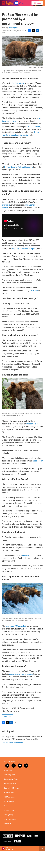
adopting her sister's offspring (24, 248)
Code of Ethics (9, 810)
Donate (38, 3)
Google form (38, 461)
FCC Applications (9, 797)
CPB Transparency (10, 806)
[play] (3, 848)
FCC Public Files (9, 801)
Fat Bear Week (18, 83)
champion (6, 205)
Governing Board (9, 775)
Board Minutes (9, 792)
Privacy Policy (8, 815)
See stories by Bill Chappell (12, 742)
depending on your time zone (21, 674)
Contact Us (7, 824)
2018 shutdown (33, 126)
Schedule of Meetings (11, 788)
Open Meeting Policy (11, 779)
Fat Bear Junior (28, 555)
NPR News (7, 716)
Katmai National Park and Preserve (18, 167)
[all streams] (42, 848)
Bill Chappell (13, 28)
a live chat (34, 290)
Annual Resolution (10, 783)
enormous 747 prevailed (16, 626)
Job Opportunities (10, 819)
